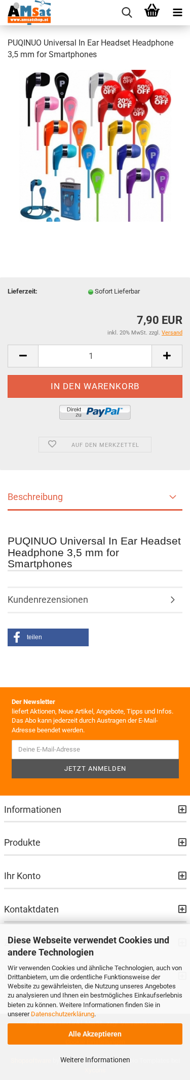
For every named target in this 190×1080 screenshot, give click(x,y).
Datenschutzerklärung (62, 1014)
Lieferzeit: (22, 291)
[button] (48, 637)
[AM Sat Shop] (25, 12)
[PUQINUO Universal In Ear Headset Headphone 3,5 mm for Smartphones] (95, 145)
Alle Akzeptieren (95, 1034)
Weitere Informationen (95, 1060)
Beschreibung (35, 496)
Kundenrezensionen (48, 599)
